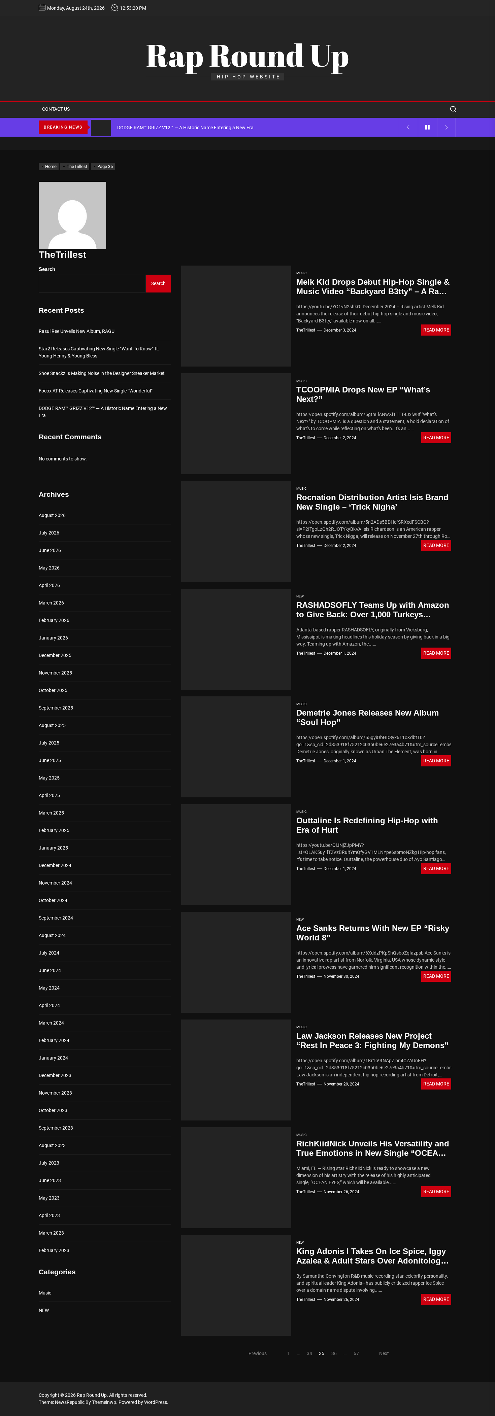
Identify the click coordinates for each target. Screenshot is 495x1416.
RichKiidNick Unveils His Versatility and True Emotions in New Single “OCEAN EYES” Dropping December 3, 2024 (372, 1153)
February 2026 (54, 620)
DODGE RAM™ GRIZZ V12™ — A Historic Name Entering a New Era (103, 412)
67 (356, 1353)
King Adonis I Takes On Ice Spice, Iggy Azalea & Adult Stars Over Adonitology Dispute (371, 1261)
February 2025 (54, 830)
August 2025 (52, 725)
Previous (258, 1353)
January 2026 (53, 638)
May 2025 (49, 778)
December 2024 (55, 865)
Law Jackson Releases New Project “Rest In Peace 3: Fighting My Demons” (372, 1040)
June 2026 (50, 550)
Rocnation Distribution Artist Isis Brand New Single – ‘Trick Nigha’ (372, 502)
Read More (436, 330)
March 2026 (51, 603)
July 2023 (49, 1163)
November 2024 (55, 883)
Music (301, 273)
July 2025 (49, 743)
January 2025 (53, 848)
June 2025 (50, 760)
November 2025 (55, 673)
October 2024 (53, 900)
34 (309, 1353)
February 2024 (54, 1040)
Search (47, 269)
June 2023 (50, 1180)
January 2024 (53, 1058)
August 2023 (52, 1145)
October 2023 (53, 1110)
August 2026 (52, 515)
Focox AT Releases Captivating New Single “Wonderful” (96, 390)
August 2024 (52, 935)
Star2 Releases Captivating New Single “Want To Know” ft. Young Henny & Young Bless (99, 352)
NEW (300, 596)
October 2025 (53, 690)
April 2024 (49, 1005)
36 (334, 1353)
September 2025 (56, 708)
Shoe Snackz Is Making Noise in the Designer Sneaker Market (102, 373)
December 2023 (55, 1075)
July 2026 (49, 533)
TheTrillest (305, 330)
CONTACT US (56, 109)
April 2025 (49, 795)
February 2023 (54, 1250)
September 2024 (56, 918)
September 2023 (56, 1128)
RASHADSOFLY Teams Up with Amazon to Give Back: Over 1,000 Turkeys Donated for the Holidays (372, 614)
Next (384, 1353)
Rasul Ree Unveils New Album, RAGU (76, 331)
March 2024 (51, 1023)
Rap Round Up (247, 54)
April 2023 (49, 1215)
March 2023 (51, 1233)
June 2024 (50, 970)
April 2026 (49, 585)
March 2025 (51, 813)
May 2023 (49, 1198)
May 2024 (49, 988)
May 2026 (49, 568)
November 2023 (55, 1093)
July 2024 (49, 953)
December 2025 (55, 655)
